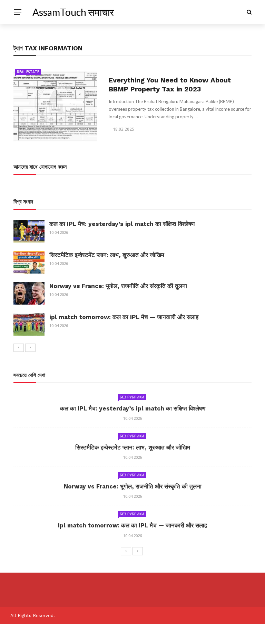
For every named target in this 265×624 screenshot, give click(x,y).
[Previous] (18, 348)
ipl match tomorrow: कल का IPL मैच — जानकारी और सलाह (123, 317)
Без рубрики (132, 397)
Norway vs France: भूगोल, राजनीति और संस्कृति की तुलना (118, 286)
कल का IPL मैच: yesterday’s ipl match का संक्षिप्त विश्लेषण (122, 223)
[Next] (30, 348)
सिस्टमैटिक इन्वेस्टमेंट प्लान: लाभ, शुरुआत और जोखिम (106, 254)
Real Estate (28, 71)
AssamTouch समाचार (73, 12)
